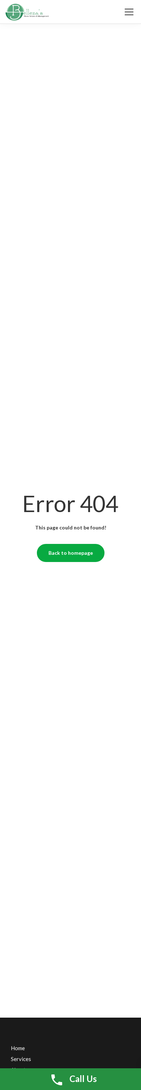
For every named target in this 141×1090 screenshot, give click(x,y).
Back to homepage (70, 553)
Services (21, 1059)
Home (18, 1048)
